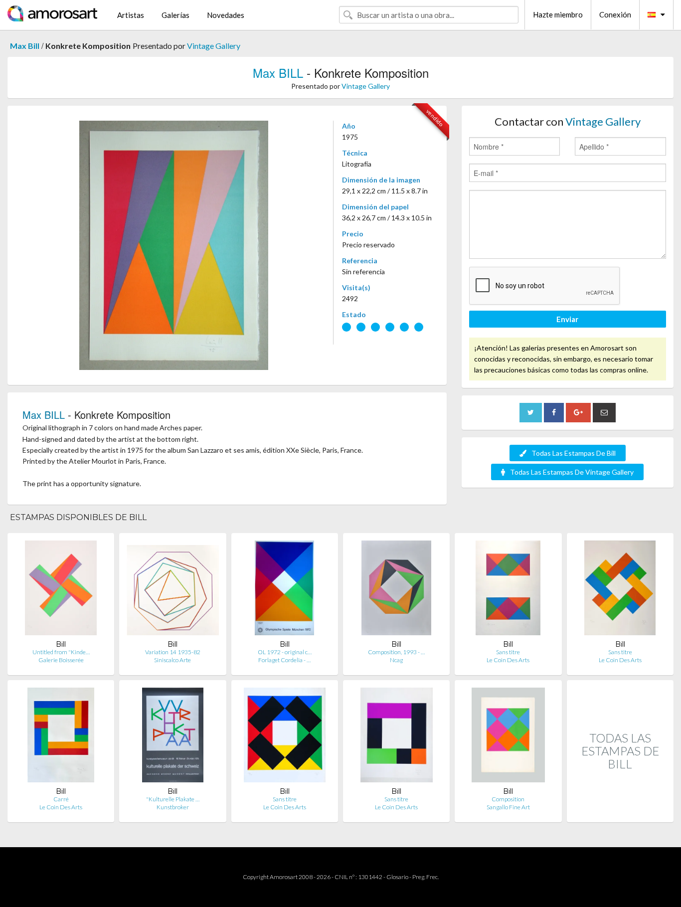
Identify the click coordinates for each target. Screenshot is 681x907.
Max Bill (24, 45)
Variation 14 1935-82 (172, 652)
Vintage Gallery (213, 45)
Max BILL (278, 72)
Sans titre (508, 652)
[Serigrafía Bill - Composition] (508, 737)
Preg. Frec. (425, 877)
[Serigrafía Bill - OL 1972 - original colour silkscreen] (284, 590)
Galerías (175, 14)
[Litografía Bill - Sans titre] (620, 590)
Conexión (615, 14)
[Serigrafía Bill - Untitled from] (61, 590)
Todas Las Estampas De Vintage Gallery (572, 472)
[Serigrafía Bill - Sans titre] (508, 590)
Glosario (397, 877)
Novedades (225, 14)
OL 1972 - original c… (285, 652)
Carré (61, 799)
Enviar (567, 319)
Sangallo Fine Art (508, 807)
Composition (508, 799)
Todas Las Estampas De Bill (573, 453)
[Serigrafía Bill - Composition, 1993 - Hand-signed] (396, 590)
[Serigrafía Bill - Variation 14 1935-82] (172, 590)
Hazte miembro (558, 14)
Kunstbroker (173, 807)
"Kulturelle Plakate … (172, 799)
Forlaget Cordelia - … (284, 660)
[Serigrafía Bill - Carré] (60, 737)
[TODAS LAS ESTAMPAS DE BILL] (620, 811)
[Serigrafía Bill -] (172, 737)
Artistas (130, 14)
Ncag (396, 660)
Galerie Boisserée (61, 660)
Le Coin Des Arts (508, 660)
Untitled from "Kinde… (61, 652)
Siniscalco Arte (172, 660)
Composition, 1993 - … (396, 652)
